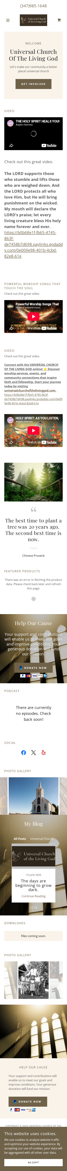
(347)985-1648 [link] (33, 5)
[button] (8, 20)
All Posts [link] (20, 839)
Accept (33, 1162)
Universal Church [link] (41, 839)
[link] (33, 20)
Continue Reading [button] (34, 896)
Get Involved (33, 84)
